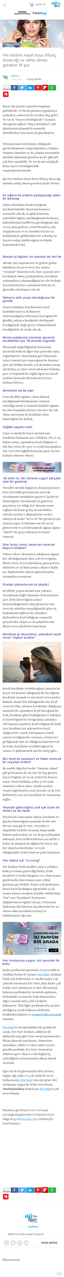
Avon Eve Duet (29, 1119)
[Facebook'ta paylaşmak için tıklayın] (14, 87)
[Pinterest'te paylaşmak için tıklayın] (38, 87)
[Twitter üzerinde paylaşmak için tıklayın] (22, 87)
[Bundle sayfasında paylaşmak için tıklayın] (6, 94)
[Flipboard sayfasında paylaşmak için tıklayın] (45, 87)
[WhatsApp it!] (52, 87)
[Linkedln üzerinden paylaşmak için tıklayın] (30, 87)
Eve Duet (44, 974)
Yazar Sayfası (49, 1243)
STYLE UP (29, 45)
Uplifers (15, 76)
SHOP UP (40, 4)
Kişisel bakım (12, 45)
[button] (5, 5)
